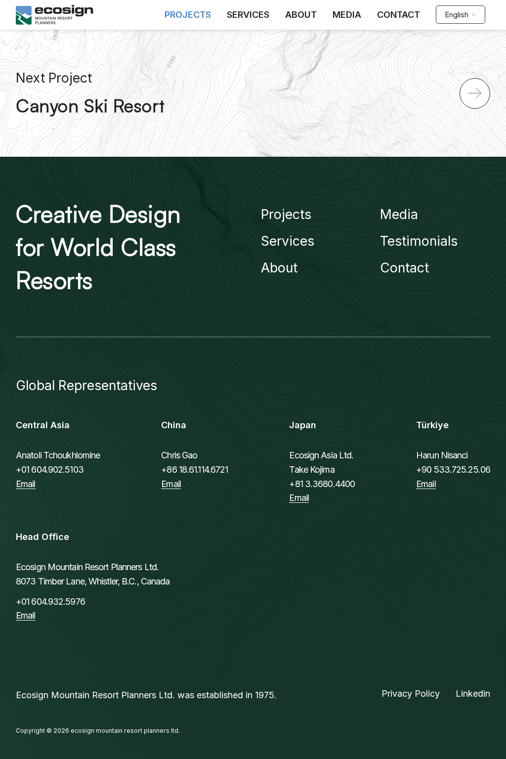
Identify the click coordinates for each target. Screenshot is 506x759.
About (279, 267)
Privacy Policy (410, 693)
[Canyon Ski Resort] (475, 93)
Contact (404, 267)
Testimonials (419, 241)
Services (287, 241)
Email (26, 484)
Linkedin (473, 693)
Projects (286, 214)
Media (399, 214)
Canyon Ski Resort (90, 105)
